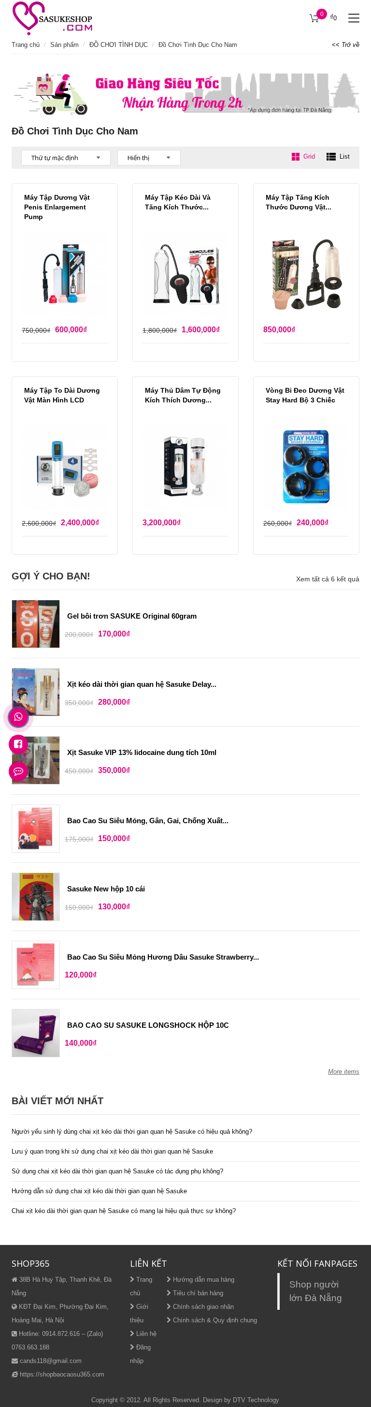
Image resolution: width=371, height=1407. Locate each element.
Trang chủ (26, 44)
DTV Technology (256, 1400)
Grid (309, 156)
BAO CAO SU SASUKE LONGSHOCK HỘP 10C (148, 1025)
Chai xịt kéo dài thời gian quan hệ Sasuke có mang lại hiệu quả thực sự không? (124, 1210)
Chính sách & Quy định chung (214, 1320)
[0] (314, 18)
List (345, 156)
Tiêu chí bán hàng (197, 1293)
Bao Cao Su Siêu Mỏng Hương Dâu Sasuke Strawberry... (163, 957)
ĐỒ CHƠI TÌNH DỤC (118, 44)
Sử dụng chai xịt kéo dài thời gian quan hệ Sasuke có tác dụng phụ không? (117, 1171)
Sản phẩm (64, 44)
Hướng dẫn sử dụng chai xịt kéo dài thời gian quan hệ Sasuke (99, 1191)
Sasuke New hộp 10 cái (106, 889)
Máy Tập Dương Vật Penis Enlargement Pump (57, 207)
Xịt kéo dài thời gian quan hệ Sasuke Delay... (141, 684)
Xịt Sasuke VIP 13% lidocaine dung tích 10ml (141, 752)
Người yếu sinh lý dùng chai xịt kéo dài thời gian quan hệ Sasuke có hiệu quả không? (132, 1131)
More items (343, 1071)
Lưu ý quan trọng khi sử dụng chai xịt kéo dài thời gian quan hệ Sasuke (112, 1151)
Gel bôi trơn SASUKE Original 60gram (132, 616)
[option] (185, 94)
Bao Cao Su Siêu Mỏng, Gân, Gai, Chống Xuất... (147, 820)
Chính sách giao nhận (202, 1306)
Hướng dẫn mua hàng (202, 1279)
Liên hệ (145, 1333)
